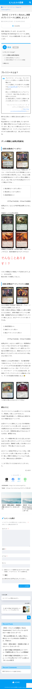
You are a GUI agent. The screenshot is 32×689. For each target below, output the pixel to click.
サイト (4, 563)
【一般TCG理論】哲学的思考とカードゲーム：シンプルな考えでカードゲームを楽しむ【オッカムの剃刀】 (16, 658)
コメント (5, 528)
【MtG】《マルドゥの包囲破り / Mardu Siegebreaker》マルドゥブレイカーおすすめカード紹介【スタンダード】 (15, 630)
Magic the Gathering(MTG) (17, 485)
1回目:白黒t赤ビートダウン (13, 57)
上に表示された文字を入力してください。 (14, 578)
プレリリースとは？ (9, 52)
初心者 (28, 488)
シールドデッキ (12, 86)
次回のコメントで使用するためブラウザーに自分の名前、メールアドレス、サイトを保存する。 (16, 570)
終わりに (6, 63)
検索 (29, 617)
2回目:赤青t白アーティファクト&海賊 (15, 60)
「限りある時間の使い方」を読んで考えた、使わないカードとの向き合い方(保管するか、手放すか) (16, 638)
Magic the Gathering (13, 488)
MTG (23, 488)
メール (5, 556)
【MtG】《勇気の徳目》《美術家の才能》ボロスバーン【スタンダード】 (16, 645)
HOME (17, 682)
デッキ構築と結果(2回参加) (11, 55)
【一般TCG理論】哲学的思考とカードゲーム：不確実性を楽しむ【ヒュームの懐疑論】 (16, 651)
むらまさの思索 (16, 2)
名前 (4, 549)
